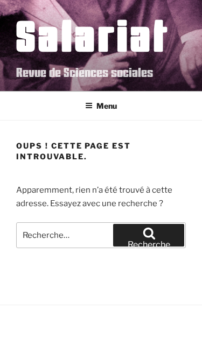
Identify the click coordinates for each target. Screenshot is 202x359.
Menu (106, 105)
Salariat (93, 34)
